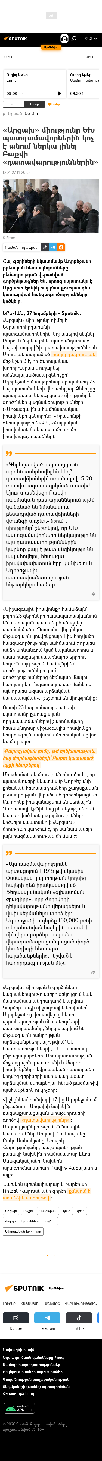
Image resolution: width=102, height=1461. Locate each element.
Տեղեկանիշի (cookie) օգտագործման (36, 1386)
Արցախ (11, 1210)
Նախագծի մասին (19, 1349)
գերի (81, 1210)
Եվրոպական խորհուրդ (23, 1231)
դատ (66, 1210)
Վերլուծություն (81, 1303)
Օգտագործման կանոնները (28, 1357)
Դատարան (48, 1210)
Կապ (59, 1357)
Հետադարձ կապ (18, 1393)
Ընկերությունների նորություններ (33, 1371)
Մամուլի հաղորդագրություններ (31, 1364)
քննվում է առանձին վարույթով (47, 1194)
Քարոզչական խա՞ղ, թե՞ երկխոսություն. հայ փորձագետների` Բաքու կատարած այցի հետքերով (50, 758)
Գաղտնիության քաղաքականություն (36, 1379)
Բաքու (28, 1210)
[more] (93, 593)
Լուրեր (13, 80)
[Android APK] (19, 1409)
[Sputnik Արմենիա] (16, 40)
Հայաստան (30, 1303)
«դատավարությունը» (45, 1119)
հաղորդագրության (73, 354)
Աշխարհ (52, 1303)
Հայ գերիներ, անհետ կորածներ (30, 1221)
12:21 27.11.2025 (16, 172)
